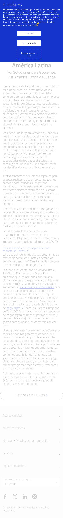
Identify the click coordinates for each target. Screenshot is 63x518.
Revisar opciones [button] (29, 53)
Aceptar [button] (29, 33)
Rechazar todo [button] (29, 43)
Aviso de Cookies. (27, 25)
